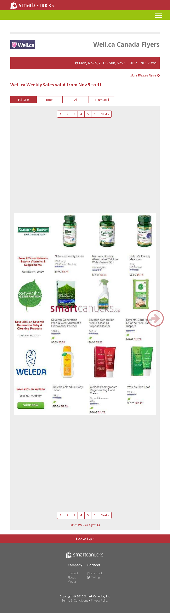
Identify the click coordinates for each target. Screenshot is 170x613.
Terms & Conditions (75, 600)
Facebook (96, 573)
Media (72, 581)
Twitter (95, 577)
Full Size (23, 100)
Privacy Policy (99, 600)
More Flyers (143, 75)
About (72, 577)
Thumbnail (102, 100)
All (75, 100)
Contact (73, 573)
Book (49, 100)
